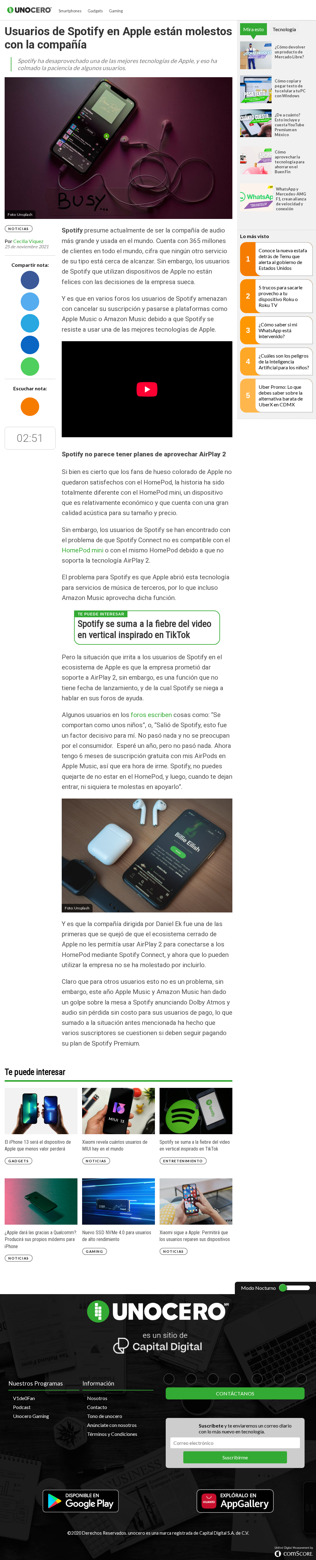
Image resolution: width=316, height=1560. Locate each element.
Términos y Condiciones (112, 1434)
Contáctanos (235, 1393)
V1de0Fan (24, 1398)
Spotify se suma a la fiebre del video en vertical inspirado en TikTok (144, 629)
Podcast (22, 1407)
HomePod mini (83, 550)
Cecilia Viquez (28, 241)
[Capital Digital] (158, 1344)
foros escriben (150, 715)
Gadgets (95, 10)
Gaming (116, 10)
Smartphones (70, 10)
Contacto (97, 1407)
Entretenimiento (183, 1161)
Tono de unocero (104, 1416)
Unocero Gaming (31, 1416)
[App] (80, 1501)
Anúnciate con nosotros (112, 1425)
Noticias (18, 229)
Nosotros (97, 1398)
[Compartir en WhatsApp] (30, 366)
